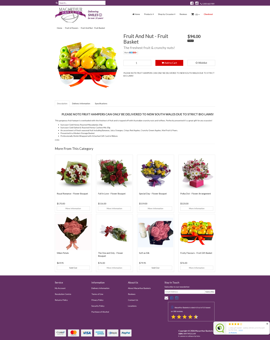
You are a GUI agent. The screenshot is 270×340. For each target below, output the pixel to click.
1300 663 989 (208, 4)
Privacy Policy (97, 300)
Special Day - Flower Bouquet (153, 193)
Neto (198, 336)
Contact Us (133, 300)
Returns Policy (61, 300)
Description (62, 103)
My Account (60, 288)
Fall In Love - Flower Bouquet (112, 193)
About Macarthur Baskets (139, 288)
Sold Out (73, 268)
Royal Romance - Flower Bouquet (72, 193)
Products (148, 14)
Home (137, 14)
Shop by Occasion (166, 14)
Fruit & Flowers (71, 28)
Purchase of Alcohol (100, 312)
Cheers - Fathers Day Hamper (19, 329)
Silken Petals (63, 253)
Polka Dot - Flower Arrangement (195, 193)
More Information (73, 208)
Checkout (208, 14)
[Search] (57, 3)
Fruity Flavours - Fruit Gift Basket (196, 253)
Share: (126, 52)
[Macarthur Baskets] (80, 15)
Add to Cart (170, 62)
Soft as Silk (144, 253)
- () (196, 14)
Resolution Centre (63, 294)
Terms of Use (97, 294)
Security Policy (97, 306)
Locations (132, 306)
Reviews (183, 14)
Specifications (101, 103)
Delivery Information (81, 103)
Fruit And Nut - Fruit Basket (93, 28)
